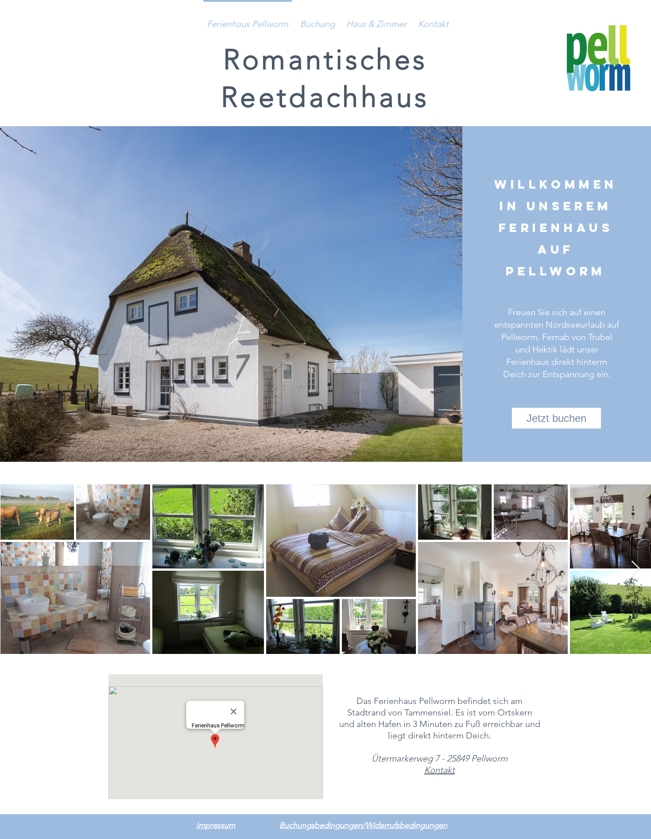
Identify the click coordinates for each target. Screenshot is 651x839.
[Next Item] (636, 569)
